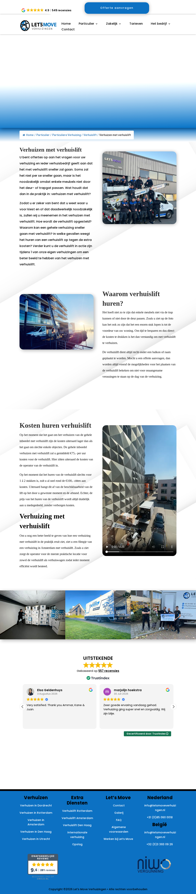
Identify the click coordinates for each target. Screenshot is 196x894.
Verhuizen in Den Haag (35, 832)
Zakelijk (112, 24)
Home (66, 24)
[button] (47, 10)
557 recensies (108, 671)
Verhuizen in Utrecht (36, 839)
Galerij (118, 813)
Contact (68, 30)
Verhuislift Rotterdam (77, 811)
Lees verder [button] (111, 723)
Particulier (86, 24)
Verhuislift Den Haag (77, 825)
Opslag (77, 844)
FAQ (119, 820)
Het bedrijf (159, 24)
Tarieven (136, 24)
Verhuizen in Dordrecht (36, 805)
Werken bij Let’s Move (119, 839)
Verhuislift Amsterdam (77, 818)
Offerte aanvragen (116, 8)
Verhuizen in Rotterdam (36, 813)
